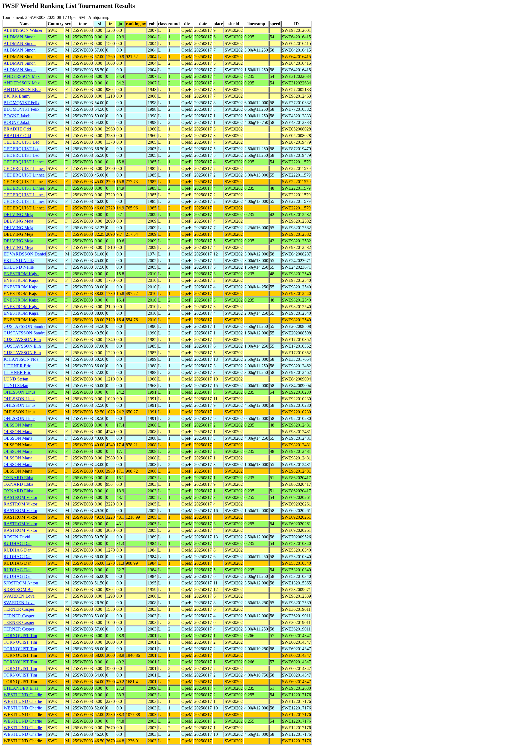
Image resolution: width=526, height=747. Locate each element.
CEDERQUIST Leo (21, 142)
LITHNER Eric (17, 365)
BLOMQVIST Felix (21, 102)
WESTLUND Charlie (23, 694)
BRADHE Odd (17, 129)
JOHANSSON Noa (21, 359)
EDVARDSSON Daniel (25, 254)
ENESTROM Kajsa (21, 273)
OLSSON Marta (18, 425)
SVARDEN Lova (19, 596)
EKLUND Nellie (19, 260)
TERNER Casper (19, 609)
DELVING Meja (18, 214)
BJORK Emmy (17, 96)
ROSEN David (17, 537)
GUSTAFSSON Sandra (24, 326)
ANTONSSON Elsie (22, 89)
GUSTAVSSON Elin (22, 339)
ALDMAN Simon (20, 37)
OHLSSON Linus (19, 392)
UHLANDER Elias (21, 688)
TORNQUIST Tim (20, 635)
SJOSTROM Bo (18, 589)
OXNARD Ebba (18, 477)
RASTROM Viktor (20, 497)
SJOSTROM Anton (21, 583)
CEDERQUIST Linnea (24, 162)
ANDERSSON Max (22, 76)
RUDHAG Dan (18, 543)
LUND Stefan (16, 379)
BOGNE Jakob (17, 115)
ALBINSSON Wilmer (23, 30)
